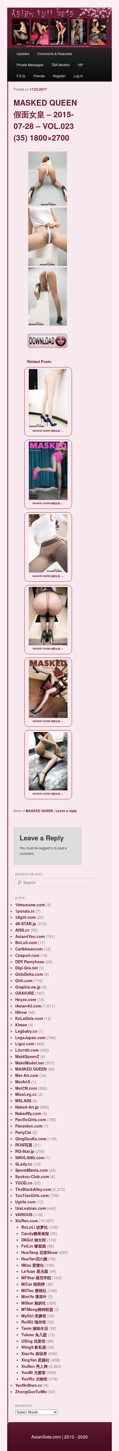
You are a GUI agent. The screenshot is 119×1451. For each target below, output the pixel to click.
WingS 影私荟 (33, 1347)
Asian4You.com (30, 936)
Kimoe (21, 1024)
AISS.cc (22, 930)
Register (59, 75)
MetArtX (22, 1081)
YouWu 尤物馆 (34, 1379)
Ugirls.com (25, 1201)
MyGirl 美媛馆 (33, 1315)
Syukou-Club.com (32, 1176)
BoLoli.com (26, 942)
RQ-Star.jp (24, 1151)
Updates (23, 53)
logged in (46, 847)
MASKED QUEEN (39, 810)
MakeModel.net (29, 1063)
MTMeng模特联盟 (37, 1309)
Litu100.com (26, 1050)
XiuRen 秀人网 (34, 1366)
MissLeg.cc (26, 1094)
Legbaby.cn (26, 1031)
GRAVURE (24, 993)
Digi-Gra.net (26, 967)
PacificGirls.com (30, 1119)
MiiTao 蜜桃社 (33, 1290)
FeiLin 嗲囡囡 (33, 1246)
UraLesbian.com (30, 1208)
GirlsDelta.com (29, 974)
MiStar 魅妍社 (33, 1303)
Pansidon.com (28, 1126)
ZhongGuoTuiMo (31, 1391)
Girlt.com (23, 980)
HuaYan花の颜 (34, 1258)
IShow (21, 1012)
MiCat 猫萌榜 (33, 1284)
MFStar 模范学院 (36, 1277)
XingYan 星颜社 (35, 1360)
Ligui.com (24, 1043)
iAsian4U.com (28, 1006)
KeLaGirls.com (29, 1018)
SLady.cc (23, 1164)
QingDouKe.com (30, 1138)
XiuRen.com (26, 1220)
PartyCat (23, 1132)
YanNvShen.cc (28, 1385)
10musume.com (30, 904)
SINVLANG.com (29, 1157)
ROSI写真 (23, 1145)
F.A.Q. (21, 75)
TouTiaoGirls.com (32, 1195)
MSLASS (23, 1100)
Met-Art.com (26, 1075)
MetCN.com (26, 1088)
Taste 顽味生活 (34, 1328)
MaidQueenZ (27, 1056)
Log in (78, 75)
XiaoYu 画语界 (34, 1353)
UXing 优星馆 (33, 1341)
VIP (80, 64)
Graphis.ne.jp (28, 987)
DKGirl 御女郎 (33, 1240)
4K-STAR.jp (25, 923)
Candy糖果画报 (35, 1233)
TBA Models (60, 64)
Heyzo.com (25, 999)
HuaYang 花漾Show (39, 1252)
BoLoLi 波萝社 (34, 1227)
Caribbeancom (29, 949)
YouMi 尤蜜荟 (33, 1372)
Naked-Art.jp (27, 1107)
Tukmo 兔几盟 (34, 1334)
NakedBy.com (28, 1113)
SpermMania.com (31, 1170)
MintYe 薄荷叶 (34, 1296)
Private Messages (30, 64)
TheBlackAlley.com (33, 1189)
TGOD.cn (23, 1183)
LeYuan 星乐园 (34, 1271)
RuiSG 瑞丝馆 (33, 1322)
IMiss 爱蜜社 (32, 1265)
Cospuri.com (27, 955)
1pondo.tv (25, 911)
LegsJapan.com (30, 1037)
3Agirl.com (25, 917)
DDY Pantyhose (29, 961)
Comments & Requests (54, 53)
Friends (39, 75)
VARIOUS (23, 1214)
